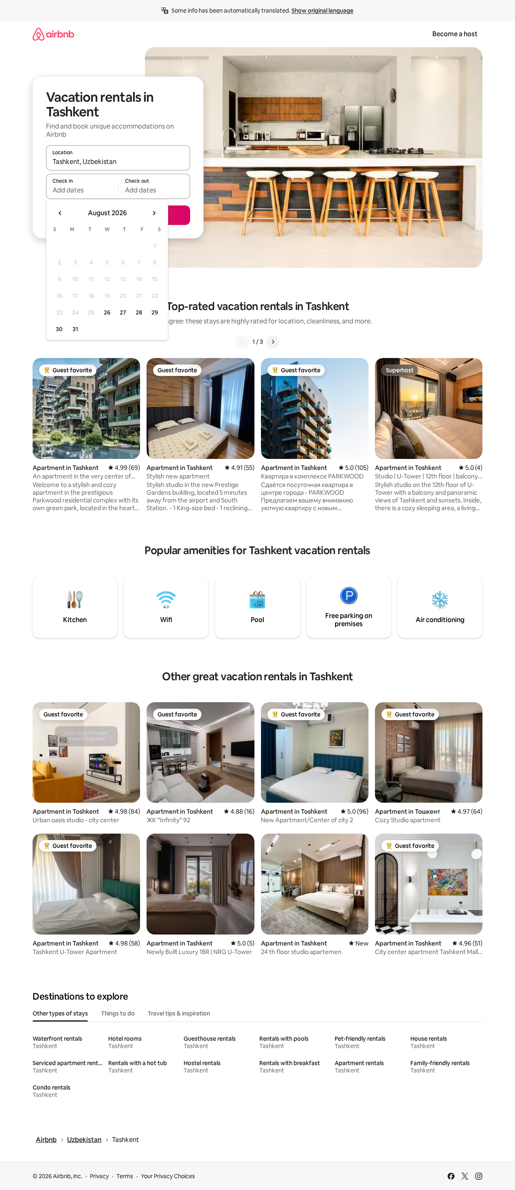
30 (59, 329)
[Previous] (242, 341)
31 (75, 329)
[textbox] (82, 190)
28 (139, 312)
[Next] (272, 341)
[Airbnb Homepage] (53, 34)
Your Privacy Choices (168, 1176)
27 (123, 312)
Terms (124, 1176)
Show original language (322, 10)
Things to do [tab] (118, 1013)
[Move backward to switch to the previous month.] (60, 213)
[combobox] (118, 161)
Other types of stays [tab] (60, 1013)
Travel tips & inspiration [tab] (179, 1013)
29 (154, 312)
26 (107, 312)
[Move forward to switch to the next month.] (153, 213)
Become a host (455, 34)
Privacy (99, 1176)
